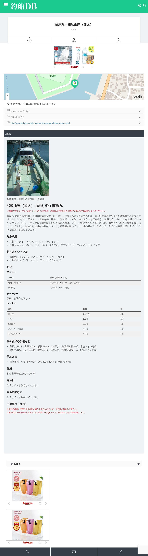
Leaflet (138, 96)
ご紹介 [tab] (8, 133)
